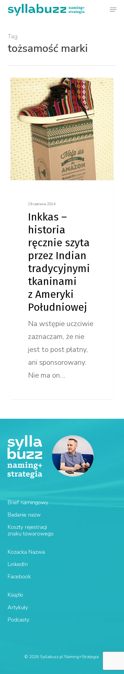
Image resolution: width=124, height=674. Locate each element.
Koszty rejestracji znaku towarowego (31, 530)
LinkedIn (18, 564)
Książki (15, 594)
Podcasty (18, 619)
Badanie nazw (24, 514)
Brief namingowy (28, 502)
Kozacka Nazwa (26, 552)
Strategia (30, 87)
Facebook (19, 576)
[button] (113, 10)
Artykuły (18, 607)
